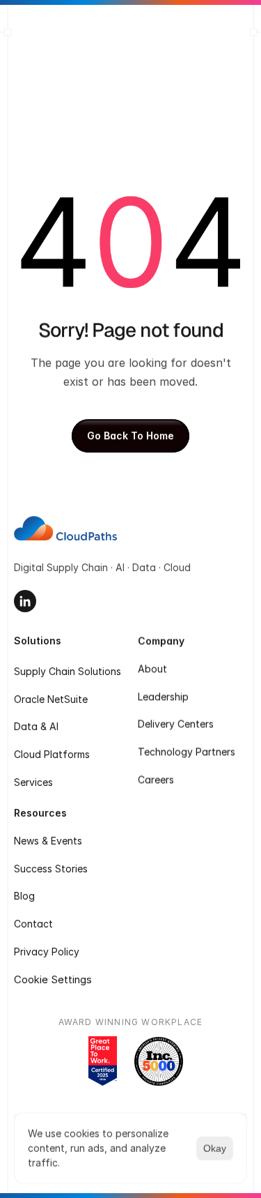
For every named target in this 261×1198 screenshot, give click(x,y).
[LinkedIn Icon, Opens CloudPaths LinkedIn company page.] (25, 600)
